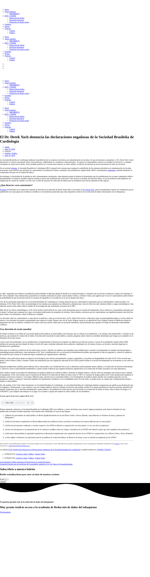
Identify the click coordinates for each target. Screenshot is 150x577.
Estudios (8, 24)
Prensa (7, 26)
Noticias (8, 29)
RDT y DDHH (10, 16)
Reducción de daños (16, 18)
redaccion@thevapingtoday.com (19, 446)
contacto (117, 444)
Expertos (3, 190)
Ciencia (12, 31)
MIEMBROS (14, 14)
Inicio (7, 10)
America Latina (21, 454)
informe (14, 168)
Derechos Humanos (16, 20)
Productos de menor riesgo (19, 22)
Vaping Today (40, 454)
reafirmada (111, 170)
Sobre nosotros (10, 12)
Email (2, 479)
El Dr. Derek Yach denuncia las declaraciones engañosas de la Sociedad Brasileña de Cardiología (44, 450)
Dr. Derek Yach (88, 190)
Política (12, 33)
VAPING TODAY (104, 450)
